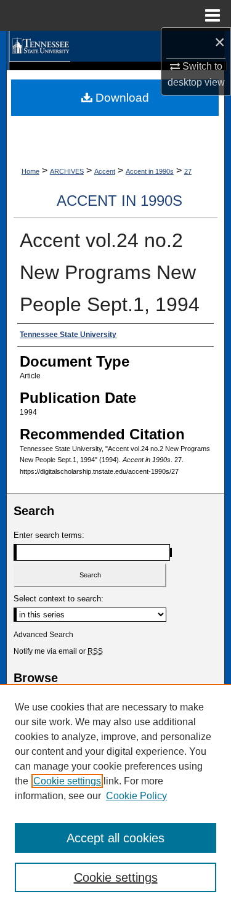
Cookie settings (67, 781)
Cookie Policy (136, 796)
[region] (115, 795)
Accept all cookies (115, 838)
